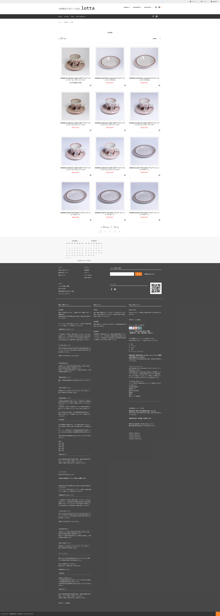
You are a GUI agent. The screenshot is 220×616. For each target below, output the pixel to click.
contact (66, 16)
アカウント (194, 1)
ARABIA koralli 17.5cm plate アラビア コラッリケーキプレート (144, 168)
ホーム (60, 22)
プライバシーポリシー (64, 293)
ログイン (204, 1)
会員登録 (214, 1)
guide (60, 16)
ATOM (63, 288)
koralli (71, 22)
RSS (59, 288)
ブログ (60, 283)
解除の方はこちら (149, 274)
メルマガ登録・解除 (63, 286)
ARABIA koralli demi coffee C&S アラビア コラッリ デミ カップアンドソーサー (75, 79)
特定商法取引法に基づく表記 (66, 291)
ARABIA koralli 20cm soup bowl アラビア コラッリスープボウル (110, 79)
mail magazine (80, 16)
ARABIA (66, 22)
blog (72, 16)
